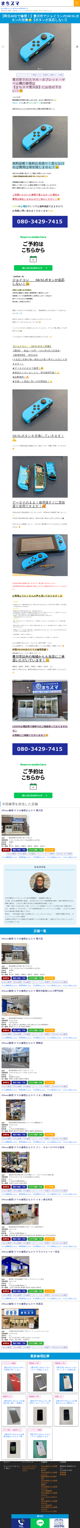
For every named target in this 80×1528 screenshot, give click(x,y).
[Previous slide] (2, 46)
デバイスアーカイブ (29, 1466)
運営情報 (63, 1472)
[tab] (38, 68)
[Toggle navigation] (77, 3)
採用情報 (63, 1474)
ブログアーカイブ (28, 1468)
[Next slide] (77, 46)
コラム (24, 1470)
